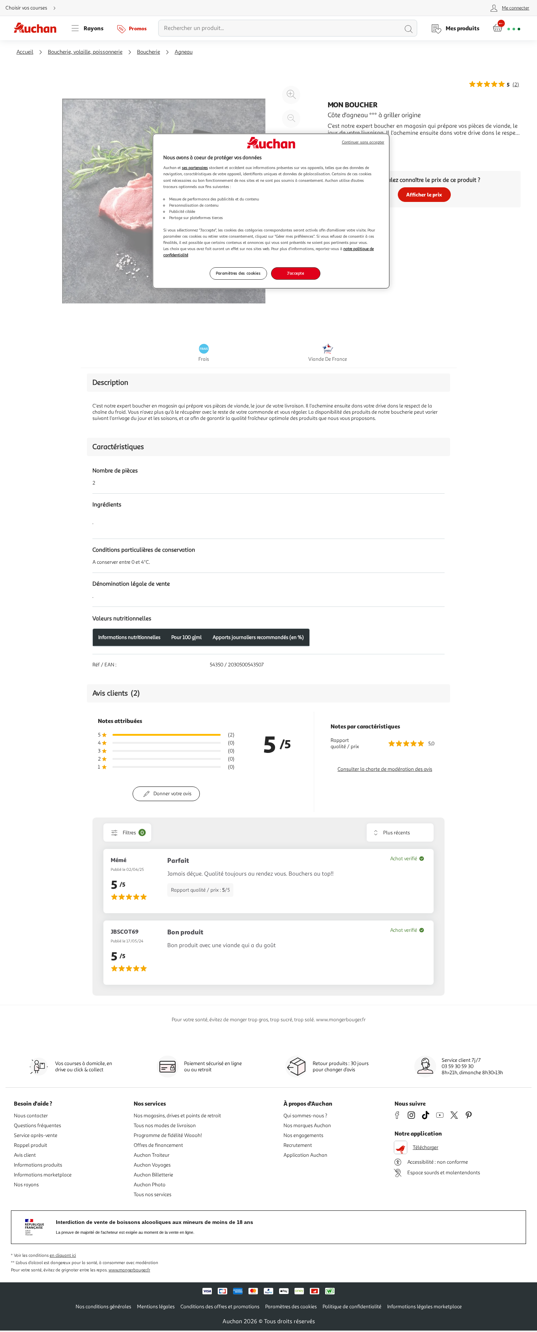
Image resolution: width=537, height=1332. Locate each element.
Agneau (184, 52)
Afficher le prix (424, 194)
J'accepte (295, 273)
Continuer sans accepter (363, 142)
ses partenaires (195, 167)
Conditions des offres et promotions (219, 1307)
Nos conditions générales (103, 1307)
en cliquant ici (63, 1255)
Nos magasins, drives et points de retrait (177, 1116)
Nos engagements (303, 1135)
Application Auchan (305, 1155)
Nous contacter (31, 1116)
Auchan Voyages (152, 1165)
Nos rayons (26, 1185)
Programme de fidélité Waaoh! (168, 1135)
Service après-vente (35, 1135)
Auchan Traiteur (152, 1155)
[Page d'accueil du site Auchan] (37, 28)
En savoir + (341, 144)
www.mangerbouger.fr (129, 1270)
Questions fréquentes (37, 1125)
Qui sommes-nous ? (305, 1116)
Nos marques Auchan (307, 1125)
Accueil (24, 52)
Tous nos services (152, 1194)
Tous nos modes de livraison (165, 1125)
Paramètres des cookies (238, 273)
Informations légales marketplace (424, 1307)
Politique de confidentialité (352, 1307)
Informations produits (38, 1165)
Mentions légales (156, 1307)
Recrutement (297, 1145)
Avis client (25, 1155)
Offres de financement (158, 1145)
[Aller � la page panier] (506, 28)
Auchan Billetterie (153, 1175)
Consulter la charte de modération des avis (385, 769)
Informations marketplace (43, 1175)
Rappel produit (30, 1145)
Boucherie (148, 52)
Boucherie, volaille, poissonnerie (85, 52)
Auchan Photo (149, 1185)
